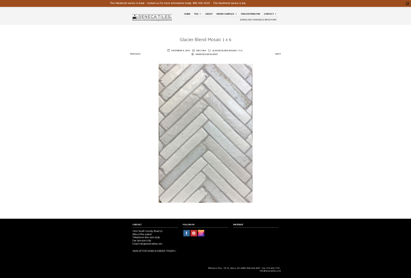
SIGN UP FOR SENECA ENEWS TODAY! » (154, 250)
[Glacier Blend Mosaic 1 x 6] (206, 132)
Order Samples (225, 14)
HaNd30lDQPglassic (206, 54)
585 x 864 (201, 50)
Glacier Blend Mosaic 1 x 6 (227, 50)
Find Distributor (250, 14)
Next (278, 54)
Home (187, 14)
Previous (135, 54)
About (209, 14)
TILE (196, 14)
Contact (269, 14)
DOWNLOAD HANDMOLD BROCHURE (258, 20)
